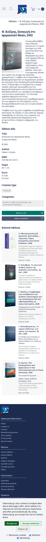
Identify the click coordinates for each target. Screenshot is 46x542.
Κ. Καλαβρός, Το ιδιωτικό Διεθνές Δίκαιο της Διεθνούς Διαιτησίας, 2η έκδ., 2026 (30, 268)
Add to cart (21, 213)
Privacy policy (6, 438)
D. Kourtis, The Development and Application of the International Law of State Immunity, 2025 (31, 368)
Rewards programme (9, 432)
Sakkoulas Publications (11, 418)
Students (5, 495)
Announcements (7, 486)
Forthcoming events (8, 483)
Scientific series (7, 464)
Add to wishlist (21, 218)
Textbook (7, 190)
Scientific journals (8, 467)
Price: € (24, 260)
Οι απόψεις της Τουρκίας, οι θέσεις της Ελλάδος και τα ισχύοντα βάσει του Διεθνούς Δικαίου (30, 340)
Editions (13, 21)
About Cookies (6, 441)
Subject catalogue (8, 461)
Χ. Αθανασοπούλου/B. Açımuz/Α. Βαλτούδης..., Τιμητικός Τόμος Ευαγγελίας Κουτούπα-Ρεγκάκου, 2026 (29, 238)
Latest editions (6, 455)
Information (6, 475)
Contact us (5, 426)
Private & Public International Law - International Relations (17, 203)
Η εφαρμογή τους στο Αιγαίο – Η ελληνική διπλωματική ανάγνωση (31, 309)
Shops (3, 423)
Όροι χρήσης (6, 435)
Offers (3, 469)
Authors (4, 458)
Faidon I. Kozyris (8, 152)
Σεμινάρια (5, 480)
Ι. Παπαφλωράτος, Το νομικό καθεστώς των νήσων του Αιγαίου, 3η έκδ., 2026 (29, 330)
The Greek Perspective (27, 376)
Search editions (7, 452)
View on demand (7, 489)
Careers (4, 429)
